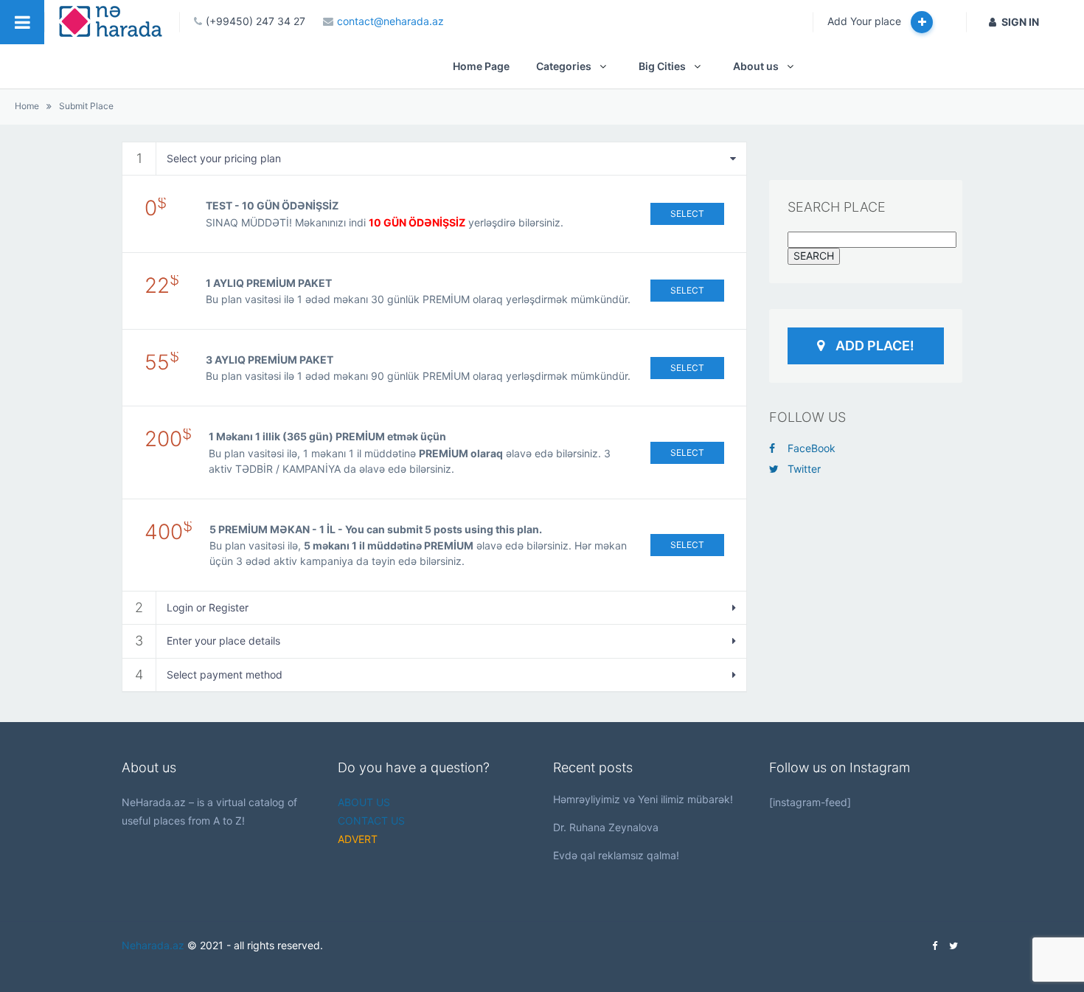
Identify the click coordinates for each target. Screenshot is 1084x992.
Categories (563, 66)
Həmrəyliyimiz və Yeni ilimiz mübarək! (643, 799)
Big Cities (662, 66)
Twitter (804, 468)
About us (756, 66)
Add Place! (874, 345)
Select (687, 213)
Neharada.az (153, 945)
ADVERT (358, 839)
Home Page (481, 66)
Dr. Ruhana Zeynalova (606, 827)
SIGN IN (1020, 21)
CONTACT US (371, 820)
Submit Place (86, 105)
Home (27, 105)
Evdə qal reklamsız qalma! (616, 855)
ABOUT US (364, 802)
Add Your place (865, 21)
